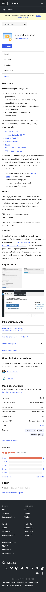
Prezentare (28, 506)
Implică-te (28, 524)
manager (40, 430)
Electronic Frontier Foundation (14, 245)
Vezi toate (40, 477)
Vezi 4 (42, 425)
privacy (40, 434)
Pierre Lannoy (22, 38)
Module (27, 513)
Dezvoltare (8, 71)
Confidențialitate (8, 517)
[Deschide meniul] (42, 3)
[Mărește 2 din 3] (41, 271)
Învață (4, 524)
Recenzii (7, 60)
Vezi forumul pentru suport (12, 493)
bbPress (6, 550)
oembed (34, 434)
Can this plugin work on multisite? (15, 337)
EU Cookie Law (11, 141)
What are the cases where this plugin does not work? (12, 329)
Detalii (6, 54)
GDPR (7, 144)
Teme (26, 510)
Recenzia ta (7, 477)
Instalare (7, 65)
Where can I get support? (12, 344)
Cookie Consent (11, 132)
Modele (27, 517)
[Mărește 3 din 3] (41, 293)
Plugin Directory (7, 9)
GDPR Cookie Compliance (15, 148)
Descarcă (7, 46)
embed (28, 430)
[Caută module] (25, 24)
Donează (28, 531)
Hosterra (10, 379)
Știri (3, 510)
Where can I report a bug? (12, 350)
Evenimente (28, 528)
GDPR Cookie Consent (14, 151)
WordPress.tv (8, 535)
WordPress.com (9, 542)
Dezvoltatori (7, 531)
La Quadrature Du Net (22, 242)
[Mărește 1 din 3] (19, 271)
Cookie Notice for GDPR (15, 135)
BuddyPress (8, 553)
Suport (7, 76)
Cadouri (28, 535)
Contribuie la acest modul (11, 392)
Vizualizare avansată (10, 441)
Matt (5, 546)
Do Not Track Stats (13, 138)
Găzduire (5, 513)
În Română (11, 563)
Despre (5, 506)
